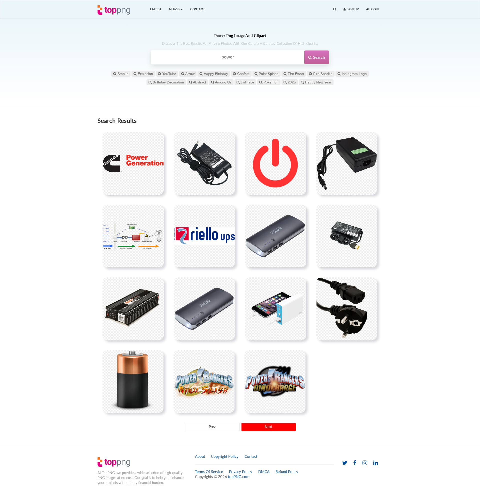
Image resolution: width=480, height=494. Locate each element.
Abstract (199, 82)
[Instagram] (364, 463)
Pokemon (270, 82)
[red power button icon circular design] (275, 163)
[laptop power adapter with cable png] (204, 163)
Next (268, 427)
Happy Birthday (215, 74)
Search (318, 57)
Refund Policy (287, 472)
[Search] (335, 9)
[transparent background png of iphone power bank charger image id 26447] (275, 308)
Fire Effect (295, 74)
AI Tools (174, 9)
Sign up (352, 9)
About (200, 457)
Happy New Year (318, 82)
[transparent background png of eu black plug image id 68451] (346, 308)
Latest (155, 9)
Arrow (189, 74)
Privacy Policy (240, 472)
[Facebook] (354, 463)
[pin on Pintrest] (157, 138)
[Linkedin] (375, 463)
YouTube (168, 74)
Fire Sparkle (322, 74)
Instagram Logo (354, 74)
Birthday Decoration (168, 82)
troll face (247, 82)
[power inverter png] (133, 308)
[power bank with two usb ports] (275, 236)
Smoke (122, 74)
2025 (291, 82)
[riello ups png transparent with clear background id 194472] (204, 236)
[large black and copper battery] (133, 381)
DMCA (264, 472)
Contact (197, 9)
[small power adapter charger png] (346, 236)
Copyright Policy (224, 457)
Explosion (145, 74)
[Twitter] (344, 463)
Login (374, 9)
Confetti (243, 74)
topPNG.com (238, 477)
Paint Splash (268, 74)
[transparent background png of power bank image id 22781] (204, 308)
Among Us (223, 82)
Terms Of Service (209, 472)
